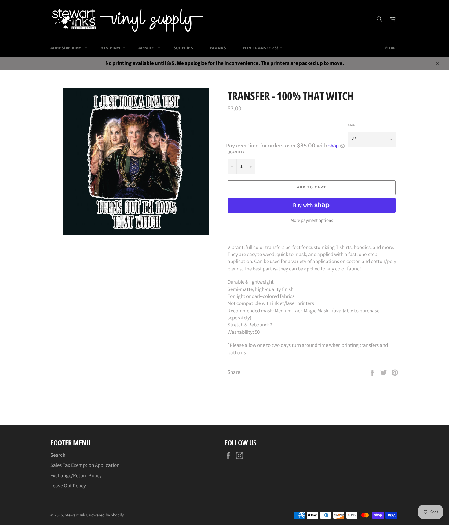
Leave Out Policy (68, 486)
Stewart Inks (76, 515)
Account (392, 47)
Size (351, 125)
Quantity (236, 152)
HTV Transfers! (261, 48)
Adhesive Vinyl (67, 48)
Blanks (218, 48)
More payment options (311, 221)
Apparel (148, 48)
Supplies (183, 48)
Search (57, 455)
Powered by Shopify (106, 515)
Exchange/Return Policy (76, 475)
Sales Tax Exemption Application (84, 465)
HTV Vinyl (111, 48)
